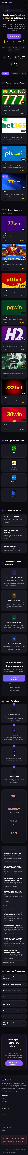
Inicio (2, 1098)
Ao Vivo (15, 47)
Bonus (10, 50)
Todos (6, 73)
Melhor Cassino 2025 (15, 42)
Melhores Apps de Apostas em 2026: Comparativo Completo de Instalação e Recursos (13, 938)
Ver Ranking (15, 36)
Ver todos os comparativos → (10, 905)
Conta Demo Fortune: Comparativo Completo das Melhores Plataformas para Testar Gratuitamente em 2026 (13, 951)
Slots (9, 47)
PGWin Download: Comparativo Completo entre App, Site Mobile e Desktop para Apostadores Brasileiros (13, 926)
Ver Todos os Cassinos (13, 1063)
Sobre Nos (4, 1101)
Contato (3, 1103)
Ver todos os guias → (8, 962)
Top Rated (15, 73)
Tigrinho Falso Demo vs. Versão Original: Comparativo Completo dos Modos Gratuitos (13, 913)
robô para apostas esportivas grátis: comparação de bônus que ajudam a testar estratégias (14, 854)
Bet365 (3, 1114)
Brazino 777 (4, 1111)
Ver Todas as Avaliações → (14, 678)
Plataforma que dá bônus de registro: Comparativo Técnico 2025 (13, 866)
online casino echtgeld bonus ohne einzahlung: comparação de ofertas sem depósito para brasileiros (13, 892)
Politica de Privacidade (7, 1124)
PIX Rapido (22, 47)
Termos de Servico (6, 1127)
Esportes (17, 50)
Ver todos (3, 86)
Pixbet (3, 1117)
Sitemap (3, 1130)
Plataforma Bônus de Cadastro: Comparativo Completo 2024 (13, 879)
